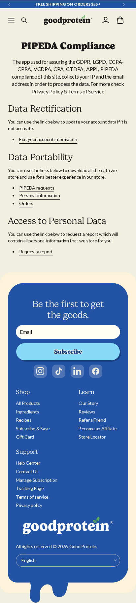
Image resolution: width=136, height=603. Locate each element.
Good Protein (82, 546)
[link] (40, 371)
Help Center (28, 463)
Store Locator (92, 437)
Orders (26, 203)
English (28, 560)
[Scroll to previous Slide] (9, 4)
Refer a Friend (92, 420)
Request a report (36, 251)
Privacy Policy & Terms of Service (68, 91)
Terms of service (32, 497)
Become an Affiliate (98, 428)
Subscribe (68, 351)
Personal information (39, 195)
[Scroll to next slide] (123, 4)
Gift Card (25, 437)
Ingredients (27, 411)
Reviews (87, 411)
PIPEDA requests (36, 188)
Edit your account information (48, 139)
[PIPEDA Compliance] (68, 20)
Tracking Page (30, 488)
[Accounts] (105, 20)
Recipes (24, 420)
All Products (28, 403)
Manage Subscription (36, 480)
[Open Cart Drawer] (120, 20)
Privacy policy (29, 505)
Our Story (88, 403)
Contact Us (27, 471)
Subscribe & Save (33, 428)
